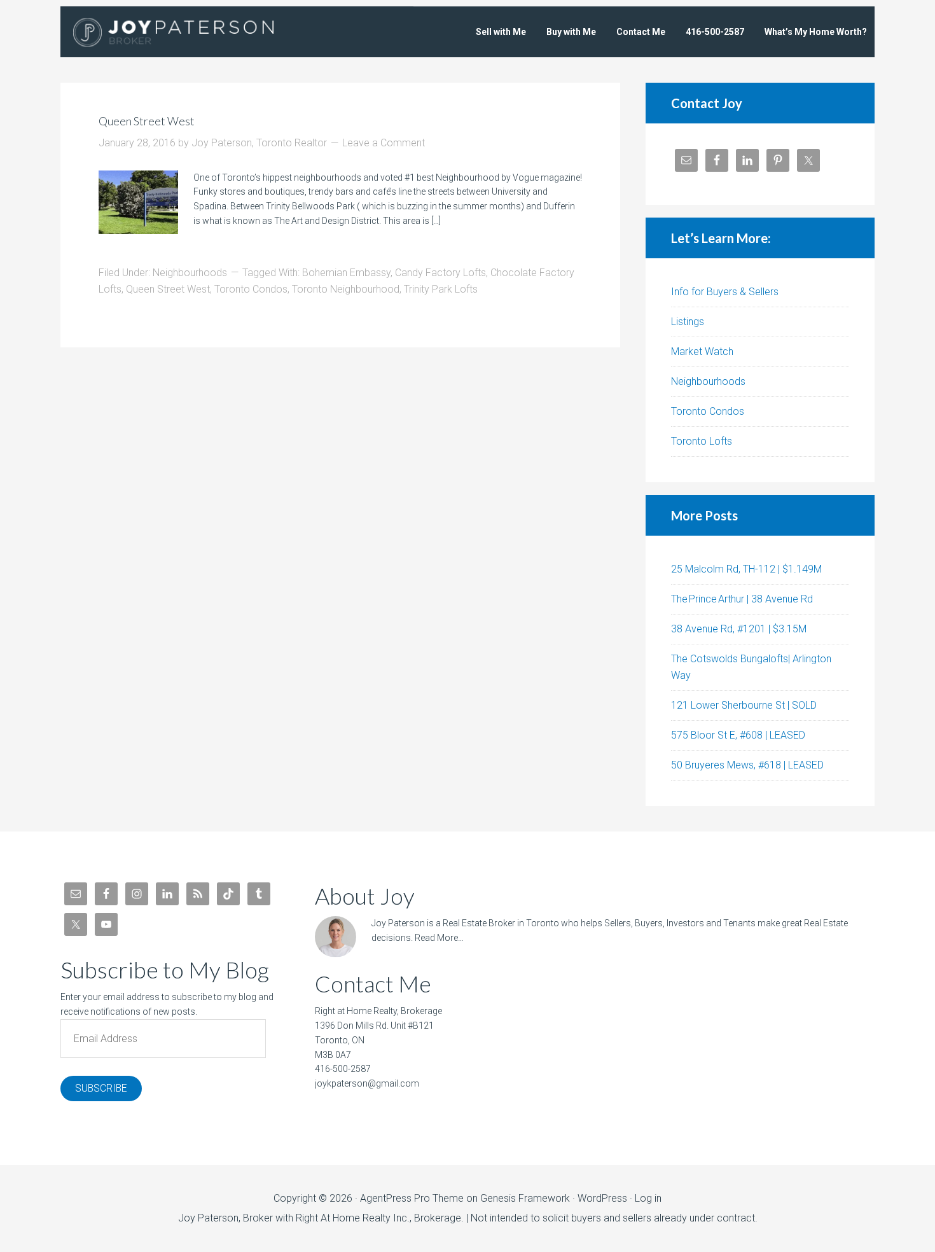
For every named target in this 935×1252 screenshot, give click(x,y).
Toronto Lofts (701, 441)
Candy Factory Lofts (440, 273)
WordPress (602, 1198)
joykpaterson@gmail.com (367, 1083)
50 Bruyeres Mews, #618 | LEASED (747, 765)
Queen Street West (147, 121)
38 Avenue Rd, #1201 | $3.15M (739, 629)
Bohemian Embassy (346, 273)
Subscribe (101, 1088)
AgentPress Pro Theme (412, 1198)
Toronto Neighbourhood (345, 289)
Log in (648, 1198)
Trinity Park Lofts (441, 289)
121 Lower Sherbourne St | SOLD (744, 705)
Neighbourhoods (190, 273)
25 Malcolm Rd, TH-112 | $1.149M (746, 569)
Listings (687, 322)
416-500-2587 (343, 1069)
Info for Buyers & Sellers (725, 292)
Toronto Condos (250, 289)
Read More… (439, 938)
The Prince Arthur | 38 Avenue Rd (742, 599)
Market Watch (702, 351)
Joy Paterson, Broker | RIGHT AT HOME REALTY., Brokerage (190, 31)
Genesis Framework (525, 1198)
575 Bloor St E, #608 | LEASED (738, 735)
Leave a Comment (383, 143)
